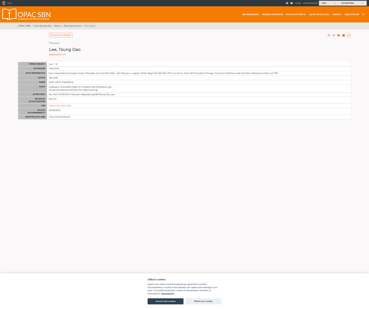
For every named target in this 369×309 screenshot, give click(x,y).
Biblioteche (352, 14)
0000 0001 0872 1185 (60, 105)
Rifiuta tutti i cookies (203, 301)
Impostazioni (167, 293)
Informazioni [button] (250, 14)
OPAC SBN (24, 26)
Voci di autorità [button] (295, 14)
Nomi (57, 26)
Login (298, 3)
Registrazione (310, 3)
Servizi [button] (337, 14)
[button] (329, 3)
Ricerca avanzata (272, 14)
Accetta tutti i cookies (166, 301)
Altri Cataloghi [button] (318, 14)
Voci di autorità (42, 26)
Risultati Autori (72, 26)
